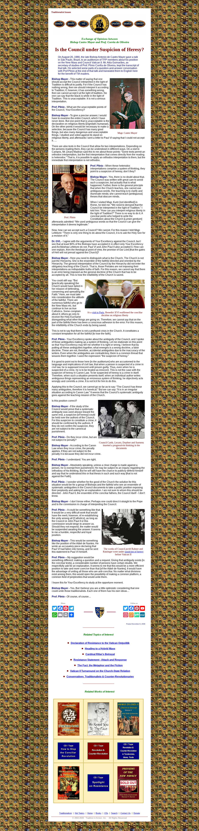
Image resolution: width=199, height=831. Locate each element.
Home (90, 813)
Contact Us (125, 813)
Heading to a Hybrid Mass (100, 648)
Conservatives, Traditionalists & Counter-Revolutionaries (100, 676)
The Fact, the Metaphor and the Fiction (100, 665)
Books (98, 813)
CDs (106, 813)
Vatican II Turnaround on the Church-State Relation (100, 671)
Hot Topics (79, 813)
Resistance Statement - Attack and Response (100, 659)
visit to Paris (98, 312)
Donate (137, 813)
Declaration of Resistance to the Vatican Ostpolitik (100, 643)
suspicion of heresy (134, 551)
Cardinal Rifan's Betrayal (100, 654)
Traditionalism (65, 813)
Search (114, 813)
